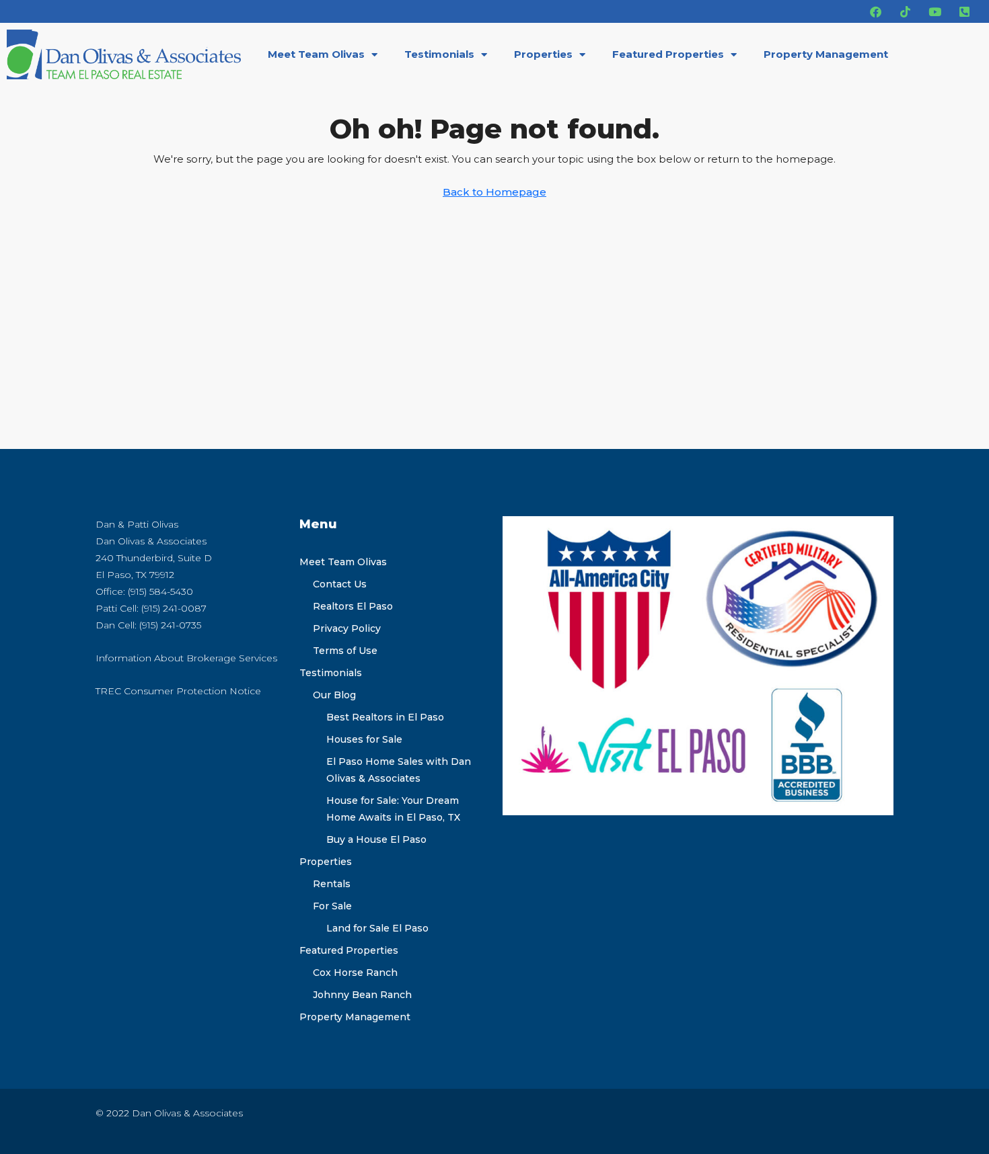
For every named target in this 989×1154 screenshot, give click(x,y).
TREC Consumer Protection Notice (178, 691)
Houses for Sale (364, 739)
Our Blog (334, 695)
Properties (543, 54)
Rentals (332, 884)
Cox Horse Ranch (355, 972)
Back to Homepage (494, 192)
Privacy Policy (347, 628)
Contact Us (340, 584)
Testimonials (439, 54)
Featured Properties (668, 54)
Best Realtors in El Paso (385, 717)
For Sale (332, 906)
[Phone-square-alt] (964, 11)
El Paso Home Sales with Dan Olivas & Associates (398, 769)
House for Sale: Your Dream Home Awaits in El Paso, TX (393, 808)
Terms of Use (345, 651)
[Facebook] (875, 11)
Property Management (826, 54)
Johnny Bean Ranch (362, 995)
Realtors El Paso (353, 606)
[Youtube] (934, 11)
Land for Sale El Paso (377, 928)
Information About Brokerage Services (186, 658)
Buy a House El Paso (376, 839)
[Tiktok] (904, 11)
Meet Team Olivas (316, 54)
